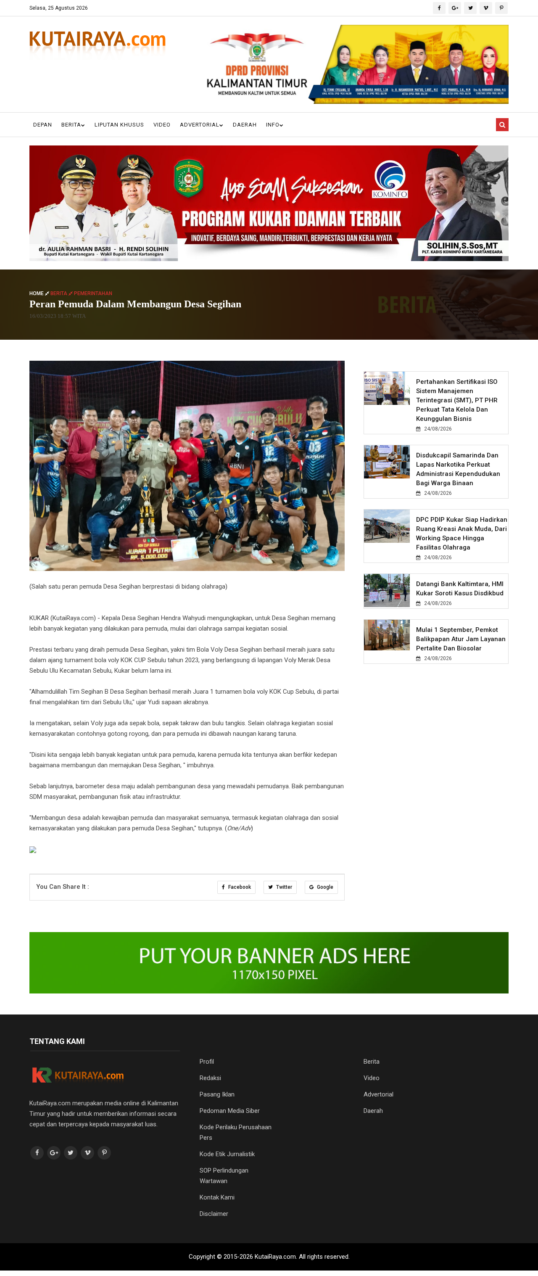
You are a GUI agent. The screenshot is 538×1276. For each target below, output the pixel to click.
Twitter (283, 887)
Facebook (239, 887)
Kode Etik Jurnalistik (227, 1154)
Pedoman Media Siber (230, 1111)
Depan (42, 125)
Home (37, 293)
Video (162, 125)
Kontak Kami (217, 1197)
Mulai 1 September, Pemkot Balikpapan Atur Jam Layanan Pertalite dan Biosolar (461, 639)
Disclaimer (214, 1214)
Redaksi (210, 1078)
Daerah (245, 125)
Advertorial (199, 125)
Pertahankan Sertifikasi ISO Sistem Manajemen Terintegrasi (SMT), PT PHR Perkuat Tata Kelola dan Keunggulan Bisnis (457, 400)
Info (273, 125)
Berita (71, 125)
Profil (207, 1061)
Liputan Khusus (119, 125)
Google (324, 887)
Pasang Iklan (217, 1094)
